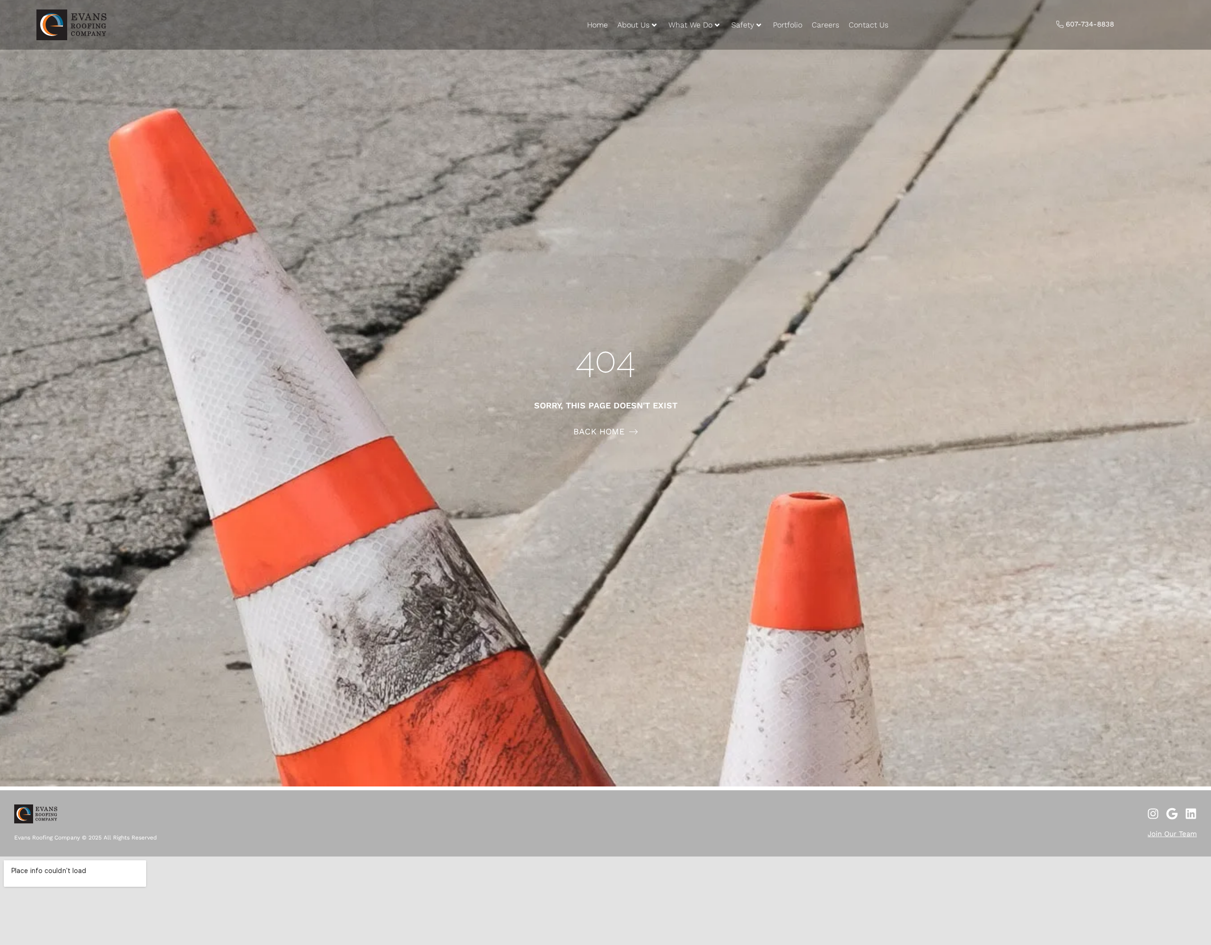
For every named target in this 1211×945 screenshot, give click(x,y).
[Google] (1172, 814)
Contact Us (868, 24)
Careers (825, 24)
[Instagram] (1153, 814)
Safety (742, 24)
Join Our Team (1172, 834)
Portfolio (787, 24)
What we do (690, 24)
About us (633, 24)
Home (597, 24)
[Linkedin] (1191, 814)
